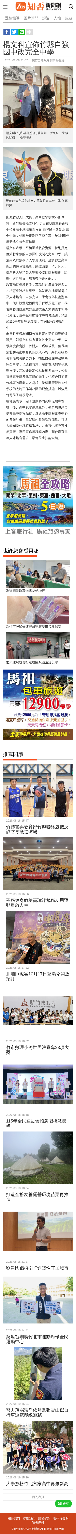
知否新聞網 (38, 7)
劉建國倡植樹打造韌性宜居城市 (37, 1268)
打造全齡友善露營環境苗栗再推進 (37, 1197)
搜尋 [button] (72, 7)
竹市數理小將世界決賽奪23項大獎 (37, 1050)
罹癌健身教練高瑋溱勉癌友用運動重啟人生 (37, 903)
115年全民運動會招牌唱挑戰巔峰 (36, 1123)
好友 (65, 1503)
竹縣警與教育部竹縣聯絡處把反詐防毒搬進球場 (37, 829)
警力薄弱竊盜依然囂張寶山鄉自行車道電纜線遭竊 (37, 1413)
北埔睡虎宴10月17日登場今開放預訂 (37, 976)
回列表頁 (38, 1497)
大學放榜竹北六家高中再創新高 (37, 1483)
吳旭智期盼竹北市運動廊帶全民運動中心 (37, 1339)
